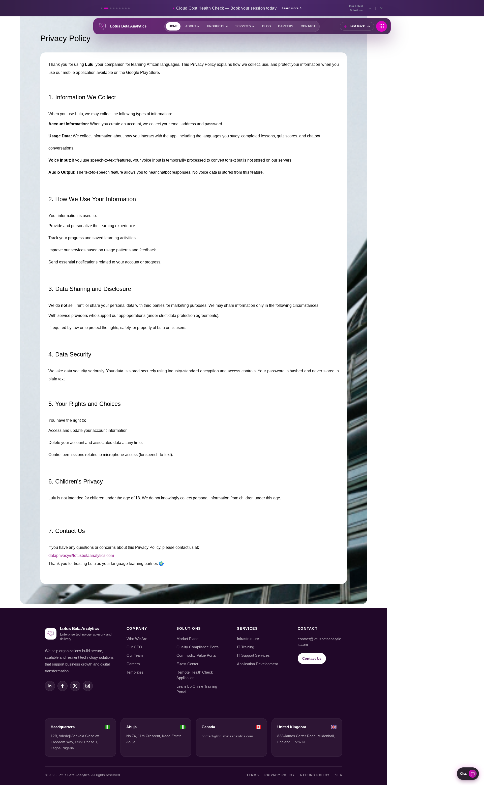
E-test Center (187, 664)
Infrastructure (248, 639)
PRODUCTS (215, 26)
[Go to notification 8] (126, 8)
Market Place (187, 639)
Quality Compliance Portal (197, 647)
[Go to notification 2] (106, 8)
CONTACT (308, 26)
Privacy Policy (279, 775)
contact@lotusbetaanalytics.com (319, 642)
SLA (338, 775)
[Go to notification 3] (110, 8)
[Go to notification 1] (101, 8)
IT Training (245, 647)
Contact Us (311, 658)
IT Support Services (253, 655)
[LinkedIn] (50, 686)
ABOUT (190, 26)
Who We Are (137, 639)
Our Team (135, 655)
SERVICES (243, 26)
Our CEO (134, 647)
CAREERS (285, 26)
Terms (253, 775)
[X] (75, 686)
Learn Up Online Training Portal (196, 689)
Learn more (290, 8)
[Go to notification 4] (113, 8)
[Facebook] (62, 686)
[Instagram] (88, 686)
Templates (135, 672)
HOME (173, 26)
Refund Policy (314, 775)
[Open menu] (381, 26)
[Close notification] (381, 8)
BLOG (266, 26)
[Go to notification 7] (123, 8)
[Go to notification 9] (129, 8)
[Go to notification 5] (116, 8)
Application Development (257, 664)
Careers (133, 664)
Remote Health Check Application (194, 675)
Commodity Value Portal (196, 655)
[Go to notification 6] (119, 8)
